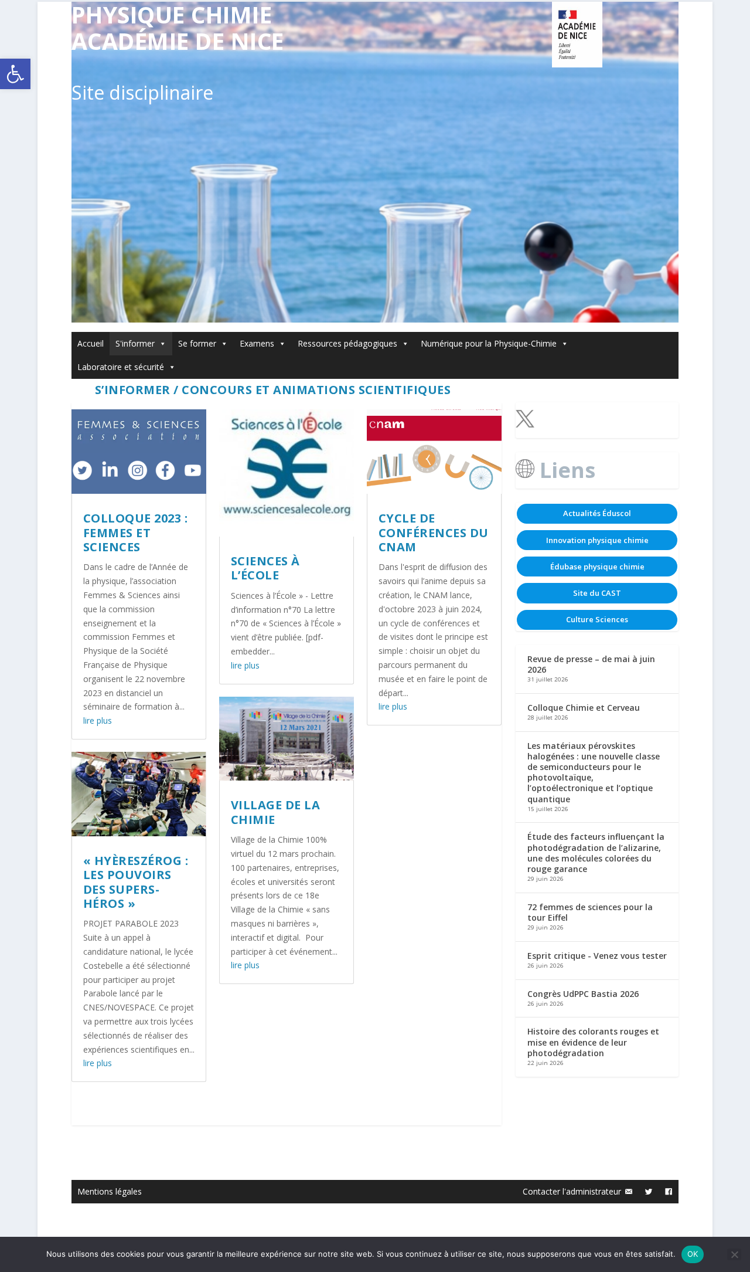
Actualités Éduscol (597, 513)
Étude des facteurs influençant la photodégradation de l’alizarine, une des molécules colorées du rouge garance (595, 852)
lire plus (97, 720)
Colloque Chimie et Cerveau (583, 707)
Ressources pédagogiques (347, 343)
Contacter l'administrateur (572, 1191)
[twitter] (649, 1191)
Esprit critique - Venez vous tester (597, 955)
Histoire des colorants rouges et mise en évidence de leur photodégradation (593, 1042)
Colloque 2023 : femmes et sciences (135, 532)
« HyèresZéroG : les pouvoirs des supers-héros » (136, 882)
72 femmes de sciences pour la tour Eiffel (590, 912)
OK (692, 1254)
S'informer (135, 343)
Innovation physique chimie (597, 540)
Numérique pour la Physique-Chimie (489, 343)
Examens (257, 343)
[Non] (734, 1254)
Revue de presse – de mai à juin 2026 (591, 664)
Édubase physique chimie (597, 566)
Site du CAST (597, 593)
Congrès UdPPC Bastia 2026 (583, 993)
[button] (15, 74)
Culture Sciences (597, 619)
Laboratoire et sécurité (120, 366)
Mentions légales (109, 1191)
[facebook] (669, 1191)
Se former (197, 343)
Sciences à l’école (265, 568)
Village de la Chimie (276, 812)
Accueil (90, 343)
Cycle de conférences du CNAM (434, 532)
